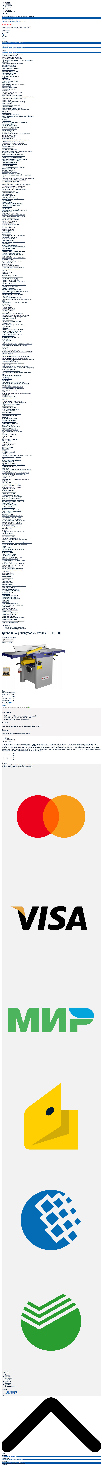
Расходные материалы (8, 318)
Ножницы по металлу (8, 336)
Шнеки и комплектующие (9, 398)
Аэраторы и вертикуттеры (9, 81)
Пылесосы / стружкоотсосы (10, 509)
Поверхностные (6, 482)
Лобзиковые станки (7, 525)
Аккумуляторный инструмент (10, 590)
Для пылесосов (6, 611)
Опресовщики (5, 385)
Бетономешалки (6, 296)
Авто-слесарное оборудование (11, 457)
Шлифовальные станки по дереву (12, 511)
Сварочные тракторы (8, 288)
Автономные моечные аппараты (11, 183)
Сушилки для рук (6, 211)
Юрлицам (8, 10)
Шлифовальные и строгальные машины (14, 302)
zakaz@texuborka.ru (11, 1393)
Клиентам (8, 1381)
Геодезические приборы (9, 466)
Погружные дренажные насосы (11, 485)
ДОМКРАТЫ (5, 442)
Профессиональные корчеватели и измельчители (17, 97)
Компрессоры (5, 471)
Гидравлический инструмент (10, 371)
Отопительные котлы (8, 248)
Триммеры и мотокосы (8, 66)
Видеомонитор (6, 323)
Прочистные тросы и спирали (10, 192)
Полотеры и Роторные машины (11, 160)
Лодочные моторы (7, 578)
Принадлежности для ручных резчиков (14, 317)
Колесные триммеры (8, 70)
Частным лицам (10, 12)
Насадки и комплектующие (10, 350)
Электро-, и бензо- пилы (9, 87)
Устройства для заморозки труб (11, 496)
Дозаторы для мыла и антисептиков (13, 215)
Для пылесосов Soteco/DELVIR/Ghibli (13, 618)
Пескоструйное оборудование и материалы (15, 473)
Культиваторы (5, 79)
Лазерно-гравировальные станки (12, 568)
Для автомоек (5, 600)
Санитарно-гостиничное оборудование (14, 210)
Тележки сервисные (7, 231)
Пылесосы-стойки (6, 132)
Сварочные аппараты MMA (10, 280)
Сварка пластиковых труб (9, 286)
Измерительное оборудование (11, 460)
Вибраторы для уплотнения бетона (12, 382)
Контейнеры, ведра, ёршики (10, 224)
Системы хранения (7, 353)
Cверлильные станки (8, 508)
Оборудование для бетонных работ (12, 294)
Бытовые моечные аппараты (10, 173)
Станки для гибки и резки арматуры (12, 563)
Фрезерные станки (7, 514)
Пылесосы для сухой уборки (10, 127)
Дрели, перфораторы (8, 587)
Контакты (8, 7)
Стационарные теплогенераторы (12, 277)
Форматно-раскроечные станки (11, 524)
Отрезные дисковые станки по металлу (14, 539)
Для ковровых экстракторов (10, 598)
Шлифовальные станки (8, 554)
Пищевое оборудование (9, 237)
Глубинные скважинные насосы (11, 487)
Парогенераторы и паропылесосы (12, 203)
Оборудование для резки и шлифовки (13, 586)
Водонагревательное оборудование (13, 246)
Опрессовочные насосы (8, 492)
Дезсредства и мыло (8, 227)
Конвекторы (5, 274)
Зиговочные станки (7, 567)
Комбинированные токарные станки (13, 560)
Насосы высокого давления (10, 181)
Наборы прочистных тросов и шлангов (13, 189)
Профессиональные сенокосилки (12, 63)
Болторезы (4, 347)
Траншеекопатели (7, 94)
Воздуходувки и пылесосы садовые (12, 84)
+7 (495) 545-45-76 (19, 21)
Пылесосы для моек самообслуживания (14, 122)
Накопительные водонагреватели (12, 254)
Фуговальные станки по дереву (11, 519)
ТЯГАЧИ (3, 450)
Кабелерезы (5, 348)
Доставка (8, 4)
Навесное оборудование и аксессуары (13, 102)
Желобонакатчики (7, 355)
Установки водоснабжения (10, 484)
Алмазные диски (6, 412)
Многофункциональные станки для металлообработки (12, 532)
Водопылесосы (6, 121)
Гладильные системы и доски (10, 205)
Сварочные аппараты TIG (9, 283)
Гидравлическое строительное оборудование (16, 393)
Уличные (4, 270)
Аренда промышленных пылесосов (12, 154)
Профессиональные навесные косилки (13, 98)
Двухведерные (6, 232)
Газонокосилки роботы (8, 65)
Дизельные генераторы (9, 418)
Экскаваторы (5, 339)
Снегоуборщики (6, 113)
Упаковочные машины (8, 238)
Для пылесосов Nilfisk (8, 616)
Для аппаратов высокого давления (12, 621)
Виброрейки (5, 380)
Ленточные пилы (6, 562)
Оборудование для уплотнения (11, 375)
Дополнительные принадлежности (12, 188)
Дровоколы (4, 90)
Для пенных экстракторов (9, 595)
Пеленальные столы (7, 223)
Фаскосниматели (6, 528)
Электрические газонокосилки (11, 57)
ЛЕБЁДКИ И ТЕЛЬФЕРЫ (8, 434)
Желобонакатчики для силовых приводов (14, 358)
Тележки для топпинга (8, 407)
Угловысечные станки (8, 535)
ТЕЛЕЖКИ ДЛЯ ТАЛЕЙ (8, 444)
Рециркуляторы (6, 226)
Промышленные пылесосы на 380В (12, 143)
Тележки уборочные (7, 229)
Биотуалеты (5, 571)
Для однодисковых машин (9, 610)
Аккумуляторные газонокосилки (11, 59)
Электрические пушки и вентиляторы (13, 258)
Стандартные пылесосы (9, 130)
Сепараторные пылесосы (9, 149)
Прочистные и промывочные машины (13, 186)
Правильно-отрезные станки (10, 538)
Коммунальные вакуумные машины (12, 167)
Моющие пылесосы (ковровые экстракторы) (15, 133)
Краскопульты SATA (7, 476)
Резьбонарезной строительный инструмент (15, 366)
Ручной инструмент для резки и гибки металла (16, 543)
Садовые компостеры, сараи (10, 105)
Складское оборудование (9, 430)
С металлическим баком (9, 125)
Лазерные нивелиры (7, 461)
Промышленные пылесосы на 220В (12, 141)
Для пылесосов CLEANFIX (9, 619)
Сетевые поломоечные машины (11, 157)
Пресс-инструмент (7, 310)
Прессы (3, 546)
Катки (3, 342)
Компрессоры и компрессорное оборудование (16, 469)
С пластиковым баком (8, 124)
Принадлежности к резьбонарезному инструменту (17, 367)
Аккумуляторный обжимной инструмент (14, 345)
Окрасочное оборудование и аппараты (13, 474)
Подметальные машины (9, 164)
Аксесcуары (5, 602)
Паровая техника (6, 202)
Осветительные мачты (8, 428)
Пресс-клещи (5, 312)
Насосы (3, 477)
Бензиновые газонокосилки (10, 55)
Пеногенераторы (6, 194)
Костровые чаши (6, 581)
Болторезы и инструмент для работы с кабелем (16, 344)
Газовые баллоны (6, 262)
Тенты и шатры (6, 576)
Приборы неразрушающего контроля (13, 465)
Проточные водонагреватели (10, 253)
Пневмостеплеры (6, 340)
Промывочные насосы (8, 493)
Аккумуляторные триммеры (10, 68)
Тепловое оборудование (9, 245)
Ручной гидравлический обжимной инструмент (16, 352)
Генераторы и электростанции (11, 414)
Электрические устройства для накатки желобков (17, 360)
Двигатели (4, 399)
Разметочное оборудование (10, 409)
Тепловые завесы (6, 264)
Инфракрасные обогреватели (10, 269)
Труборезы (4, 328)
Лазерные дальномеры (8, 463)
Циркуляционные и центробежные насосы (15, 479)
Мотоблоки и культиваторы (10, 76)
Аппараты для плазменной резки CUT (13, 285)
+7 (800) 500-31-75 (7, 21)
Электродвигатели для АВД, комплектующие (16, 184)
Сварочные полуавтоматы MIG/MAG (13, 281)
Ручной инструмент (7, 307)
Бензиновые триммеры (8, 73)
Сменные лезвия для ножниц (10, 337)
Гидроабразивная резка (9, 390)
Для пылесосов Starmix (8, 614)
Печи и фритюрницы (7, 240)
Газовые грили (5, 579)
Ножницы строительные (9, 332)
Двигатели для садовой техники (11, 95)
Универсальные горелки (9, 275)
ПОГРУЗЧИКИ (5, 446)
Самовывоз (8, 5)
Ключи (3, 391)
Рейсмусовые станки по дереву (11, 517)
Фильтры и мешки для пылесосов (12, 605)
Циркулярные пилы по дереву (10, 522)
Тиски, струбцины (6, 541)
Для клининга (5, 594)
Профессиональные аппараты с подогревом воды (17, 178)
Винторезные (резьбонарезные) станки (14, 544)
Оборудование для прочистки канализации (15, 383)
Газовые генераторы (7, 425)
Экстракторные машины (9, 162)
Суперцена (4, 417)
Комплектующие (6, 256)
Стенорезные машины (8, 369)
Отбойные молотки (7, 406)
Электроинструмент (7, 584)
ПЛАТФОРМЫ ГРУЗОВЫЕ (9, 439)
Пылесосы (4, 119)
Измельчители (5, 82)
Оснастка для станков (8, 536)
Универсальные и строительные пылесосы (15, 140)
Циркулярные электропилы (10, 589)
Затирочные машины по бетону (11, 297)
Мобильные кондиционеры (10, 266)
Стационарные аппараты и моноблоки (13, 180)
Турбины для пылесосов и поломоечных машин (16, 151)
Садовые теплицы (7, 106)
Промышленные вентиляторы (10, 404)
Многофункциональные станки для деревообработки (12, 502)
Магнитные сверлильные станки (11, 557)
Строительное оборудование (10, 293)
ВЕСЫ (2, 438)
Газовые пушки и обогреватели (11, 261)
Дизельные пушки (7, 259)
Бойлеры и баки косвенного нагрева (13, 251)
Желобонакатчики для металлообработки (15, 356)
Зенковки (4, 530)
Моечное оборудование (9, 172)
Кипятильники (5, 243)
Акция (3, 458)
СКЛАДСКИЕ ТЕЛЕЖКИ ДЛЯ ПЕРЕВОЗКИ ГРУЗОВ (17, 455)
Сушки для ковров (7, 138)
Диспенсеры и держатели (9, 213)
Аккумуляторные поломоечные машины (14, 159)
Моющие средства (7, 592)
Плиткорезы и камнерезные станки (12, 388)
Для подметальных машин (10, 603)
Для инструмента (6, 606)
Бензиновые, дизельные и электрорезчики (15, 315)
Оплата (7, 2)
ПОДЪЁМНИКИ (6, 441)
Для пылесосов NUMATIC (9, 613)
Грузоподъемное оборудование (11, 431)
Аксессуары (5, 117)
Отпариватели (5, 208)
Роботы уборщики (7, 165)
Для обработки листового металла (12, 565)
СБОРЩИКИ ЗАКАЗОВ (8, 452)
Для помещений (6, 272)
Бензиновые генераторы (9, 415)
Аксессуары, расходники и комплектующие (15, 291)
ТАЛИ (2, 433)
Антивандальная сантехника (10, 219)
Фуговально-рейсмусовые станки (12, 516)
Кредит (7, 8)
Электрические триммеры (9, 71)
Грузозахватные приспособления (12, 387)
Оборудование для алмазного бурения (13, 403)
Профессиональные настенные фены (13, 216)
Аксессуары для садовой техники (12, 108)
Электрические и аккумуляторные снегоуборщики (17, 116)
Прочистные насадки (8, 191)
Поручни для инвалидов (9, 221)
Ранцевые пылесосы (7, 146)
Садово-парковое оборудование (11, 54)
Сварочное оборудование (9, 278)
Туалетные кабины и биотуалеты (12, 570)
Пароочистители (6, 207)
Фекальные (4, 481)
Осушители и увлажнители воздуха (12, 267)
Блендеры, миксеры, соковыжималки (13, 242)
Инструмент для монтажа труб (11, 331)
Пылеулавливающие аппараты (11, 152)
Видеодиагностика (7, 320)
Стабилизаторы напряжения (10, 426)
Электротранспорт (7, 582)
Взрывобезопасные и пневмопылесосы (14, 145)
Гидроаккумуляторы (7, 490)
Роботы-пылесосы (7, 148)
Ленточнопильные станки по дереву (13, 520)
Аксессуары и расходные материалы (13, 235)
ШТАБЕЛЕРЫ (5, 449)
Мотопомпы (5, 304)
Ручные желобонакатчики (9, 361)
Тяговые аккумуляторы (8, 168)
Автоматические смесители (10, 218)
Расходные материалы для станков (12, 500)
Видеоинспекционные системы (11, 321)
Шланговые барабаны (8, 195)
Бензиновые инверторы (8, 420)
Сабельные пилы (6, 305)
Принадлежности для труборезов (12, 329)
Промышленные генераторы (10, 423)
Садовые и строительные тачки (11, 92)
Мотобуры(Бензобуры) (8, 396)
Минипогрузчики (6, 100)
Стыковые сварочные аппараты (11, 289)
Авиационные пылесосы (9, 129)
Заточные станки (6, 506)
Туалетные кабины (7, 573)
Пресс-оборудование (8, 309)
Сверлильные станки (8, 555)
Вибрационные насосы (8, 489)
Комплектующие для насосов (10, 495)
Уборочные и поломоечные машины (13, 156)
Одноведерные (6, 234)
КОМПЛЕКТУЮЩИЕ (7, 447)
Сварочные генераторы (8, 422)
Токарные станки (6, 512)
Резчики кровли (6, 364)
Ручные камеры (6, 326)
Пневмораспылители (8, 197)
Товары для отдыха (7, 575)
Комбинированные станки (9, 504)
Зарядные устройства (8, 170)
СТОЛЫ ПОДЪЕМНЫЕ (8, 453)
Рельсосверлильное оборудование (12, 549)
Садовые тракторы (7, 74)
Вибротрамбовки (6, 379)
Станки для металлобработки (10, 527)
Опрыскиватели (6, 86)
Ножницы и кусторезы (8, 89)
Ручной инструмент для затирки (11, 401)
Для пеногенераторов (8, 608)
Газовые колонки (6, 250)
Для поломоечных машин (9, 597)
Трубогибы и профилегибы (9, 559)
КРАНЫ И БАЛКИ (6, 436)
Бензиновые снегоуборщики (10, 114)
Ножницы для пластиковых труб (11, 334)
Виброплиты (5, 377)
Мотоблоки (4, 78)
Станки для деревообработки (10, 498)
